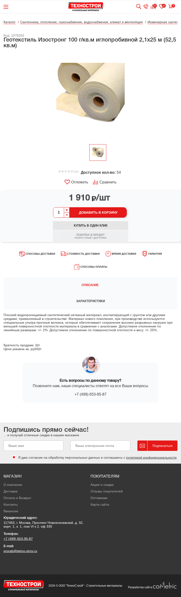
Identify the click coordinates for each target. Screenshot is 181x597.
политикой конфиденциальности (151, 457)
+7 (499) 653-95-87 (90, 394)
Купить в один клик (90, 225)
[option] (90, 96)
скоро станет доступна (90, 236)
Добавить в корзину (98, 212)
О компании (13, 485)
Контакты (11, 504)
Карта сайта (99, 504)
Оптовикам (98, 498)
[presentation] (90, 285)
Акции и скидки (102, 485)
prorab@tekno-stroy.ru (20, 551)
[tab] (90, 285)
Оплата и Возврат (17, 498)
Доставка (10, 491)
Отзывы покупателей (106, 491)
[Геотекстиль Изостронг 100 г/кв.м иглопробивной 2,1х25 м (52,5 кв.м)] (90, 96)
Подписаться (162, 446)
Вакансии (11, 511)
